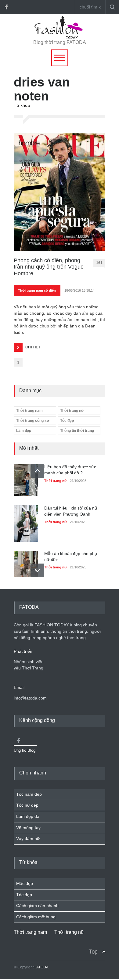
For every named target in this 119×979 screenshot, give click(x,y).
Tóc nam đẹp (29, 794)
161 (99, 263)
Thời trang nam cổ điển (37, 290)
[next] (37, 570)
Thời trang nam (29, 410)
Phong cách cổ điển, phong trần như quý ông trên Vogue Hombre (49, 266)
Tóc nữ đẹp (27, 805)
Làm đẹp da (27, 816)
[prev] (37, 471)
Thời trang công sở (32, 420)
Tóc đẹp (67, 420)
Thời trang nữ (72, 410)
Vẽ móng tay (28, 827)
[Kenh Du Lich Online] (18, 740)
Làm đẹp (23, 431)
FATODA (41, 967)
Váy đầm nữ (28, 838)
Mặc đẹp (24, 883)
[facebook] (6, 7)
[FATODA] (59, 37)
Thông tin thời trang (77, 431)
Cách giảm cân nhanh (37, 905)
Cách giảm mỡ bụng (36, 916)
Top (93, 951)
